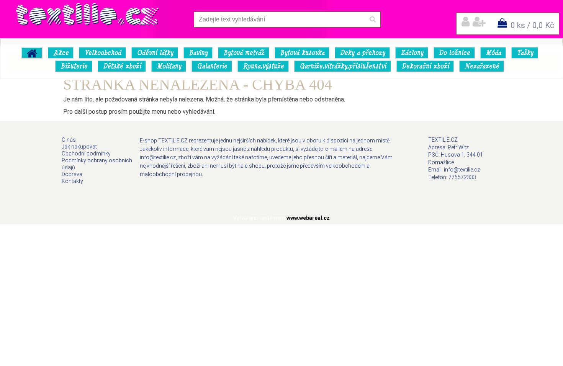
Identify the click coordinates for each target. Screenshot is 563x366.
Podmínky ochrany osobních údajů (97, 163)
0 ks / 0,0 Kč (532, 25)
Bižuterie (74, 66)
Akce (61, 53)
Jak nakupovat (79, 147)
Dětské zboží (122, 66)
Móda (493, 53)
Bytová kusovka (302, 53)
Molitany (169, 66)
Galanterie (212, 66)
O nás (69, 140)
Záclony (412, 53)
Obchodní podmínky (86, 153)
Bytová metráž (243, 53)
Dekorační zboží (425, 66)
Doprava (72, 174)
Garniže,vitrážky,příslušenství (343, 66)
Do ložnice (454, 53)
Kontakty (72, 181)
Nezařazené (482, 66)
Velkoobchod (102, 53)
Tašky (525, 53)
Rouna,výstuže (263, 66)
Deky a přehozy (362, 53)
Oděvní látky (155, 53)
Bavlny (198, 53)
